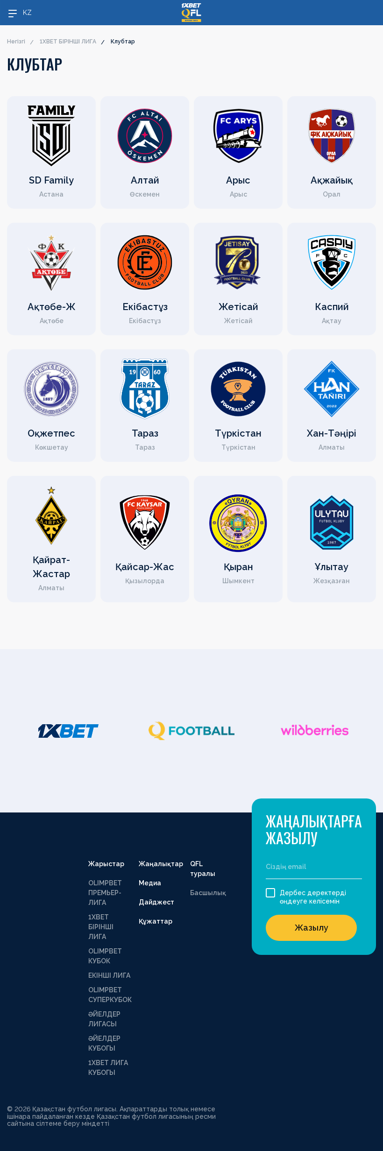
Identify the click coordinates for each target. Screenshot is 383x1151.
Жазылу (311, 927)
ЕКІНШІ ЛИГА (109, 975)
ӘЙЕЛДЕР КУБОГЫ (104, 1043)
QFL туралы (202, 868)
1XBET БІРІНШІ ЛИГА (68, 41)
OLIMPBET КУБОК (105, 956)
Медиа (150, 883)
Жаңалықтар (161, 864)
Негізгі (16, 41)
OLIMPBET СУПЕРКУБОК (110, 994)
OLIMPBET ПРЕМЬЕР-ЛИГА (105, 892)
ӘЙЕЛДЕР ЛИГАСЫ (104, 1019)
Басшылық (208, 893)
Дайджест (156, 902)
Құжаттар (155, 921)
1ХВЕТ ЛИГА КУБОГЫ (108, 1067)
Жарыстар (106, 864)
